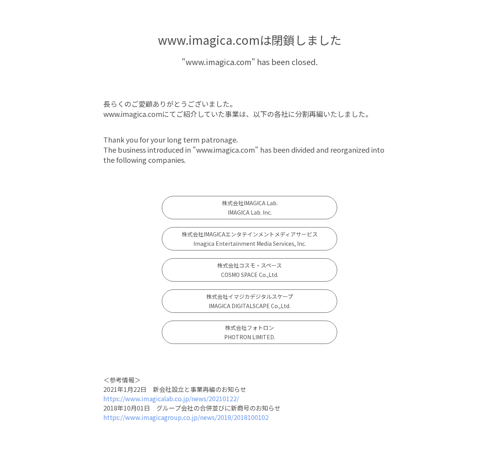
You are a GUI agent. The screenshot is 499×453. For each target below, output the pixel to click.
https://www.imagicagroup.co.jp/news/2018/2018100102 (186, 417)
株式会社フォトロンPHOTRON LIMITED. (249, 332)
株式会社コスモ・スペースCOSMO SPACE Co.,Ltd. (249, 269)
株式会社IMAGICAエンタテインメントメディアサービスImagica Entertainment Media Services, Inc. (250, 238)
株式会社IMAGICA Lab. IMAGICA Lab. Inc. (250, 207)
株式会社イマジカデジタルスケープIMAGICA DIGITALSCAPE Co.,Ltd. (249, 301)
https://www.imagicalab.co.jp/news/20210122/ (171, 398)
